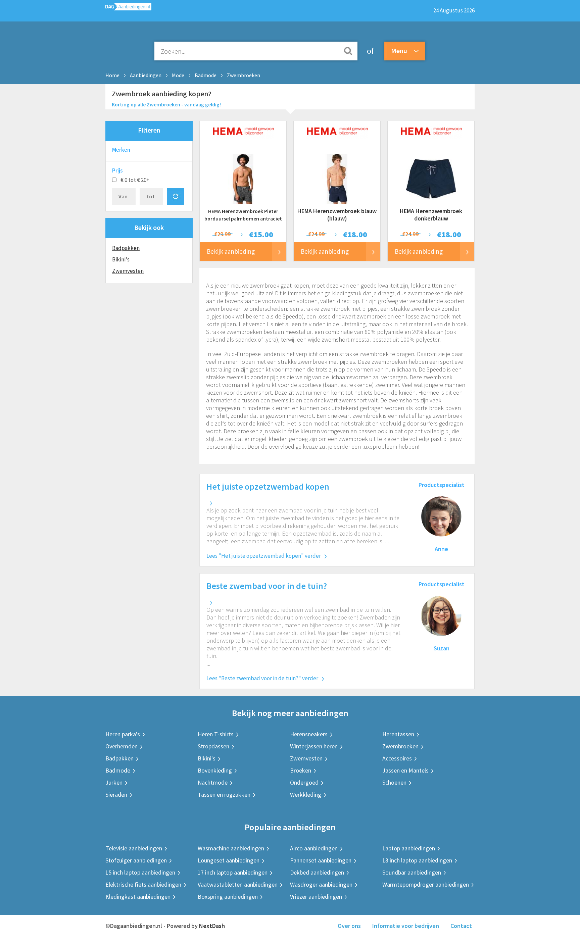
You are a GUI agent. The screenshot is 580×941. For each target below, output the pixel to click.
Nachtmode (213, 782)
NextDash (212, 926)
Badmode (205, 75)
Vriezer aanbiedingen (316, 896)
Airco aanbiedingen (314, 848)
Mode (178, 75)
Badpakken (126, 248)
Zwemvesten (128, 271)
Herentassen (398, 734)
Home (112, 75)
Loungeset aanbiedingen (228, 860)
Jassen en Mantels (405, 770)
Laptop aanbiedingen (408, 848)
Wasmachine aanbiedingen (231, 848)
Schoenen (394, 782)
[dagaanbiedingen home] (128, 8)
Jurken (114, 782)
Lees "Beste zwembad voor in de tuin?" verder (262, 678)
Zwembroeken (243, 75)
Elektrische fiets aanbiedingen (143, 884)
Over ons (349, 926)
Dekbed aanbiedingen (317, 872)
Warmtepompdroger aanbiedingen (425, 884)
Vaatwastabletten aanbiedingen (238, 884)
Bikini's (121, 259)
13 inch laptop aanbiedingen (417, 860)
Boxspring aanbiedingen (228, 896)
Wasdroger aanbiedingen (321, 884)
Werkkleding (305, 794)
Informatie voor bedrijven (405, 926)
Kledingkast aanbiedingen (138, 896)
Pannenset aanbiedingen (320, 860)
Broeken (300, 770)
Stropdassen (213, 746)
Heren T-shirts (216, 734)
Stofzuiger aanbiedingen (136, 860)
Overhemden (121, 746)
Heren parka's (122, 734)
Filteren (149, 130)
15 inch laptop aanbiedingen (140, 872)
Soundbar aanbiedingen (411, 872)
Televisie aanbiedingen (133, 848)
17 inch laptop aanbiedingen (233, 872)
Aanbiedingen (145, 75)
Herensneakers (309, 734)
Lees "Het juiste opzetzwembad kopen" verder (263, 555)
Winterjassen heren (314, 746)
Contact (461, 926)
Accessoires (397, 758)
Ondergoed (304, 782)
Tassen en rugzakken (224, 794)
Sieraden (116, 794)
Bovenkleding (215, 770)
